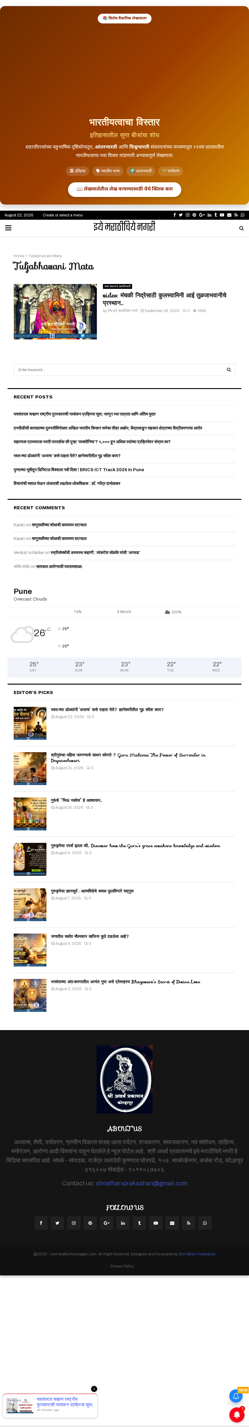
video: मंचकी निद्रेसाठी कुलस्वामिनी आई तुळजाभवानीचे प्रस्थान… (164, 299)
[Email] (172, 1223)
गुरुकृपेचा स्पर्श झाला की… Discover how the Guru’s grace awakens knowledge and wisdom (135, 845)
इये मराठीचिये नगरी (124, 228)
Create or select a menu (63, 215)
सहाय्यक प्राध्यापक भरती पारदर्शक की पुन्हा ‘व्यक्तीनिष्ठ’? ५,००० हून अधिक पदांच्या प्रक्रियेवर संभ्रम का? (92, 442)
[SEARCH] (228, 370)
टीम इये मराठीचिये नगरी (122, 311)
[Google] (106, 1223)
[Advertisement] (124, 69)
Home (19, 256)
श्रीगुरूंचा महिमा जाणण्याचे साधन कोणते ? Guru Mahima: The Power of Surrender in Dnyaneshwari (128, 758)
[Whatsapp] (205, 1223)
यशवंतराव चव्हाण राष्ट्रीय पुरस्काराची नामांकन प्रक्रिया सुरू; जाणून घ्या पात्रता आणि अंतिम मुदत (84, 414)
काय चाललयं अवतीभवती (117, 286)
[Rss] (188, 1223)
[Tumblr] (139, 1223)
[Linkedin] (123, 1223)
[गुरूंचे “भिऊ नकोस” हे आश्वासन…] (30, 814)
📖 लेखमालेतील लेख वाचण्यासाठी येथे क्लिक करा (125, 189)
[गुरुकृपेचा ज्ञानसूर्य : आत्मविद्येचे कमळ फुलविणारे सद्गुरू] (30, 904)
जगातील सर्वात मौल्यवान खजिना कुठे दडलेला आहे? (90, 936)
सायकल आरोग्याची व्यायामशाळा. (59, 566)
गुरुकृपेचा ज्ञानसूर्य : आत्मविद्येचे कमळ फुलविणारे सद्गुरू (92, 891)
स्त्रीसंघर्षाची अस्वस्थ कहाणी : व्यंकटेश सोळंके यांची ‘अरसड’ (95, 552)
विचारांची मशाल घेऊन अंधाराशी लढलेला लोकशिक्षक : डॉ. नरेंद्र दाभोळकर (67, 483)
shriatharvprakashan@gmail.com (141, 1183)
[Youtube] (155, 1223)
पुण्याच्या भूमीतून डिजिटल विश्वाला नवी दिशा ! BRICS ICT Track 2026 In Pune (79, 470)
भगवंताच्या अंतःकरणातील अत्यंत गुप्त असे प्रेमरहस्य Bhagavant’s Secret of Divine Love (125, 981)
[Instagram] (73, 1223)
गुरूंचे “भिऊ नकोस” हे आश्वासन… (76, 800)
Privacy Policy (122, 1266)
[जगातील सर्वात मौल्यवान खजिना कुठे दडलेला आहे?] (30, 950)
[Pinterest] (90, 1223)
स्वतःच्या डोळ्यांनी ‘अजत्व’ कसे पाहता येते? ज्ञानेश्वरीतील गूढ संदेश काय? (67, 456)
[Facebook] (41, 1223)
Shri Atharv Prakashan (197, 1254)
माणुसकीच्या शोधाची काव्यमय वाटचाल (59, 525)
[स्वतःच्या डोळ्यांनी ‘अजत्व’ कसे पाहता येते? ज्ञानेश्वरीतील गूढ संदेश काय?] (30, 723)
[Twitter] (57, 1223)
